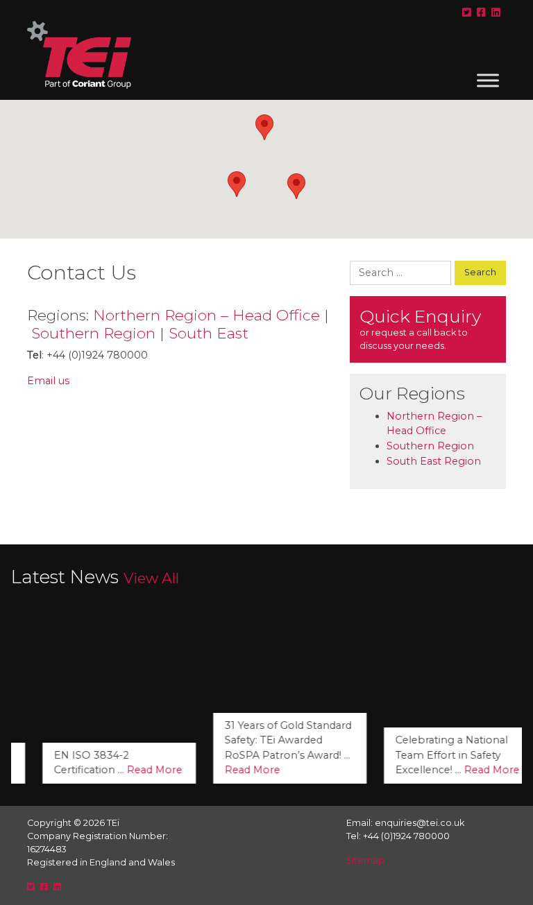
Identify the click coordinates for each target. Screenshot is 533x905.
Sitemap (365, 860)
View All (151, 578)
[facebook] (481, 12)
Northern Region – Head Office (206, 315)
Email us (48, 380)
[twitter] (466, 12)
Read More (131, 770)
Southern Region (93, 333)
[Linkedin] (495, 12)
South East (208, 333)
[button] (264, 127)
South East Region (434, 461)
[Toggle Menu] (488, 80)
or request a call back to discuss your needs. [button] (420, 328)
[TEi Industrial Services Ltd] (79, 60)
